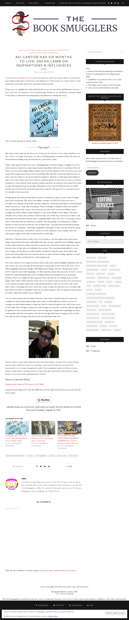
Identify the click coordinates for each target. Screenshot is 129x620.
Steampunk (109, 322)
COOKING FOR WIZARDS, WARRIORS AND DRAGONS (82, 3)
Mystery (98, 290)
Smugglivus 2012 (108, 314)
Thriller (103, 326)
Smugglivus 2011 (93, 314)
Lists (88, 286)
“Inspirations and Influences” (17, 78)
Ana (70, 466)
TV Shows (113, 326)
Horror (101, 282)
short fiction (113, 80)
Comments (18, 466)
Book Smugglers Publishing (33, 50)
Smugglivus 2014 (108, 318)
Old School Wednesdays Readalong (100, 298)
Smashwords (10, 384)
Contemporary (92, 269)
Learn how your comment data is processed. (57, 570)
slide (104, 306)
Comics (113, 265)
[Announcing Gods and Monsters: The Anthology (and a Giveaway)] (43, 427)
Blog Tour (102, 257)
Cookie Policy (53, 616)
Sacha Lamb (61, 455)
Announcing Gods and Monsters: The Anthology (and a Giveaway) (42, 438)
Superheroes (92, 326)
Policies (20, 3)
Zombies (117, 330)
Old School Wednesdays (96, 294)
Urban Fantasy (92, 330)
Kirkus (109, 282)
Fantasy (30, 455)
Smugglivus (91, 310)
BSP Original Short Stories (97, 265)
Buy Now (45, 399)
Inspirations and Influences (44, 53)
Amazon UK (33, 384)
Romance (108, 302)
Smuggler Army (115, 306)
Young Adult (73, 455)
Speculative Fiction (94, 322)
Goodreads (28, 407)
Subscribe (92, 173)
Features (33, 3)
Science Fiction (93, 306)
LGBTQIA (52, 455)
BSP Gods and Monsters (15, 455)
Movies (89, 290)
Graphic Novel (103, 278)
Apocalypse (91, 257)
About (8, 3)
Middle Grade (114, 286)
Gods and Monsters (59, 50)
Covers (103, 269)
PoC (100, 302)
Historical (91, 282)
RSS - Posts (91, 225)
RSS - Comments (93, 351)
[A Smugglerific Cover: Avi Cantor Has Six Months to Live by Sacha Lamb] (17, 427)
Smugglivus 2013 (93, 318)
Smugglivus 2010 (105, 310)
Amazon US (22, 384)
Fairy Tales (100, 274)
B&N (42, 384)
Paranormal (91, 302)
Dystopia (90, 274)
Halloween (116, 278)
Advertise (50, 3)
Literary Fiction (99, 286)
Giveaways (91, 278)
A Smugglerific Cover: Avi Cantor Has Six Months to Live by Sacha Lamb (16, 438)
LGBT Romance (40, 455)
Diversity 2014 (114, 269)
